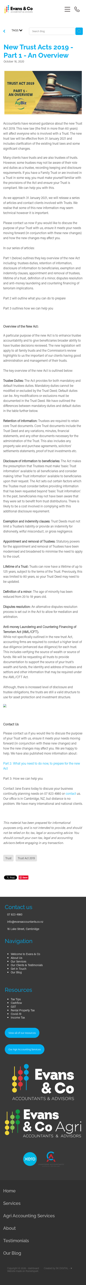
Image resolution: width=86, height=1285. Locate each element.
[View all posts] (4, 31)
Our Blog (16, 972)
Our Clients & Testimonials (27, 965)
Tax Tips (16, 999)
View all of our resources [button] (22, 1032)
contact (71, 793)
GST (13, 1007)
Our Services (18, 961)
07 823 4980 (14, 914)
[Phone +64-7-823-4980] (77, 9)
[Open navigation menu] (67, 9)
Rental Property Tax (23, 1010)
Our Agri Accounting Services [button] (24, 1049)
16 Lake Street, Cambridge (23, 929)
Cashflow (16, 1003)
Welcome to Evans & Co (25, 954)
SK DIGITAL (62, 1268)
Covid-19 (16, 1014)
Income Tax (18, 1017)
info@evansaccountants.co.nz (25, 922)
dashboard (33, 1268)
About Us (16, 958)
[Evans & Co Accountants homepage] (33, 9)
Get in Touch (18, 969)
